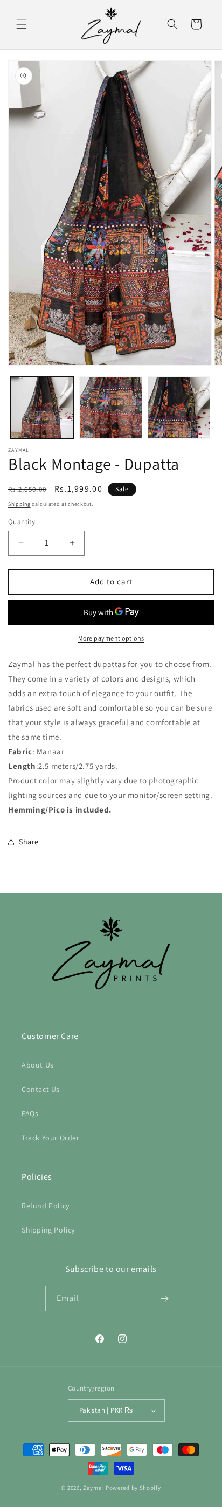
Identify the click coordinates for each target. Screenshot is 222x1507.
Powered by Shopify (133, 1487)
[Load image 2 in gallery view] (110, 407)
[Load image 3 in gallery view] (179, 407)
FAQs (30, 1113)
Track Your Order (51, 1138)
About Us (38, 1065)
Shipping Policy (48, 1230)
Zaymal (93, 1487)
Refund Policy (46, 1205)
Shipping (19, 503)
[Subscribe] (165, 1298)
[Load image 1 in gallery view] (42, 407)
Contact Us (41, 1089)
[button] (21, 24)
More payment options (111, 638)
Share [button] (29, 842)
